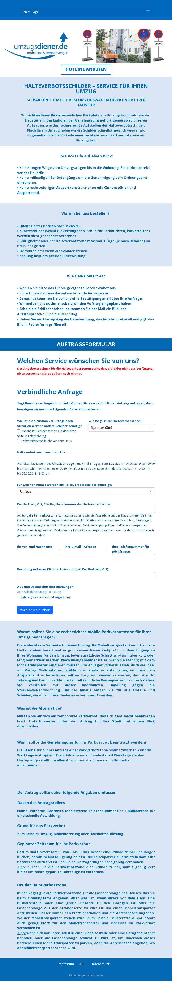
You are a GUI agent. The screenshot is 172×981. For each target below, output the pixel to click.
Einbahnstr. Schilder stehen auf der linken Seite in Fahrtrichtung (46, 433)
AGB (82, 964)
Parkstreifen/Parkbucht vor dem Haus (46, 441)
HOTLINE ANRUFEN (86, 69)
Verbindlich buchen (35, 610)
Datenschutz (100, 964)
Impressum (66, 964)
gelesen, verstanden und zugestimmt (45, 597)
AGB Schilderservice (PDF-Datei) (39, 592)
